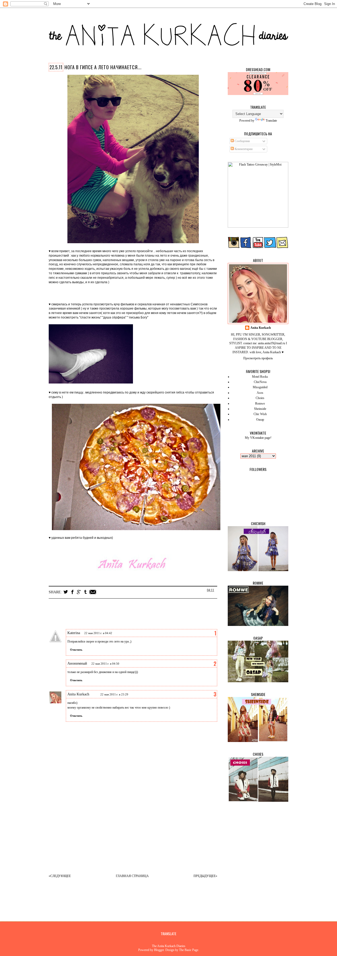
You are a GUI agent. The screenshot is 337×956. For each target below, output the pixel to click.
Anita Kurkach (78, 694)
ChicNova (260, 382)
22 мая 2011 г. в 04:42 (98, 633)
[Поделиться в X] (65, 592)
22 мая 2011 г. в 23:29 (114, 694)
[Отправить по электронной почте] (93, 592)
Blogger (159, 950)
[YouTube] (258, 247)
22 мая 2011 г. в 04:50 (105, 663)
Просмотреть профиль (258, 358)
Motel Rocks (260, 377)
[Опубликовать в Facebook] (72, 592)
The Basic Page (188, 950)
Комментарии (243, 149)
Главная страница (132, 876)
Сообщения (242, 141)
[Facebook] (246, 247)
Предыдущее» (205, 876)
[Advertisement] (138, 832)
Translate (271, 120)
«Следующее (60, 876)
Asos (260, 393)
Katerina (73, 633)
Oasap (260, 419)
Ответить (76, 649)
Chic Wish (260, 414)
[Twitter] (270, 247)
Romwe (260, 403)
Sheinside (260, 409)
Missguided (260, 387)
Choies (260, 398)
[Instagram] (234, 247)
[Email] (282, 247)
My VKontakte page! (258, 438)
